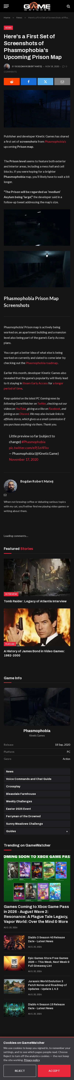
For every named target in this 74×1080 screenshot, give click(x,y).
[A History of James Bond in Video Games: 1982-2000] (37, 627)
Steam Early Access (35, 383)
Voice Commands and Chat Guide (28, 779)
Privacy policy (32, 1060)
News (8, 27)
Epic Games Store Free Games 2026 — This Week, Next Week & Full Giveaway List (49, 962)
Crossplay (13, 786)
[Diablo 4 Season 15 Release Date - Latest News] (14, 1009)
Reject (20, 1070)
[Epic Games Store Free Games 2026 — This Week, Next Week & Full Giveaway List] (14, 963)
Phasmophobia (37, 731)
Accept (54, 1070)
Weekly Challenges (19, 801)
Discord (24, 414)
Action (66, 758)
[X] (46, 81)
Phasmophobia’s (55, 141)
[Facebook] (29, 81)
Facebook (54, 408)
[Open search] (68, 6)
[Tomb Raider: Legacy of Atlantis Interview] (37, 577)
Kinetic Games (37, 735)
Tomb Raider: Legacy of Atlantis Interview (35, 601)
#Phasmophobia (33, 442)
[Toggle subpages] (67, 831)
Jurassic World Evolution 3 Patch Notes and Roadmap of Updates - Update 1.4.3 (47, 985)
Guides (11, 831)
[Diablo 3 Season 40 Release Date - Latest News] (14, 942)
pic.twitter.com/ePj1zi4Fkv (29, 448)
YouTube (21, 408)
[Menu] (6, 6)
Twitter (41, 403)
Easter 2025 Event (18, 808)
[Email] (62, 81)
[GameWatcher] (37, 6)
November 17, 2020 (23, 459)
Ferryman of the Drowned (23, 816)
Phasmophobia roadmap (42, 363)
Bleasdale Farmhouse (21, 794)
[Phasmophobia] (37, 707)
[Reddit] (12, 81)
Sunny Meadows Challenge (24, 823)
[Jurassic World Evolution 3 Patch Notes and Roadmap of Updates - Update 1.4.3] (14, 986)
